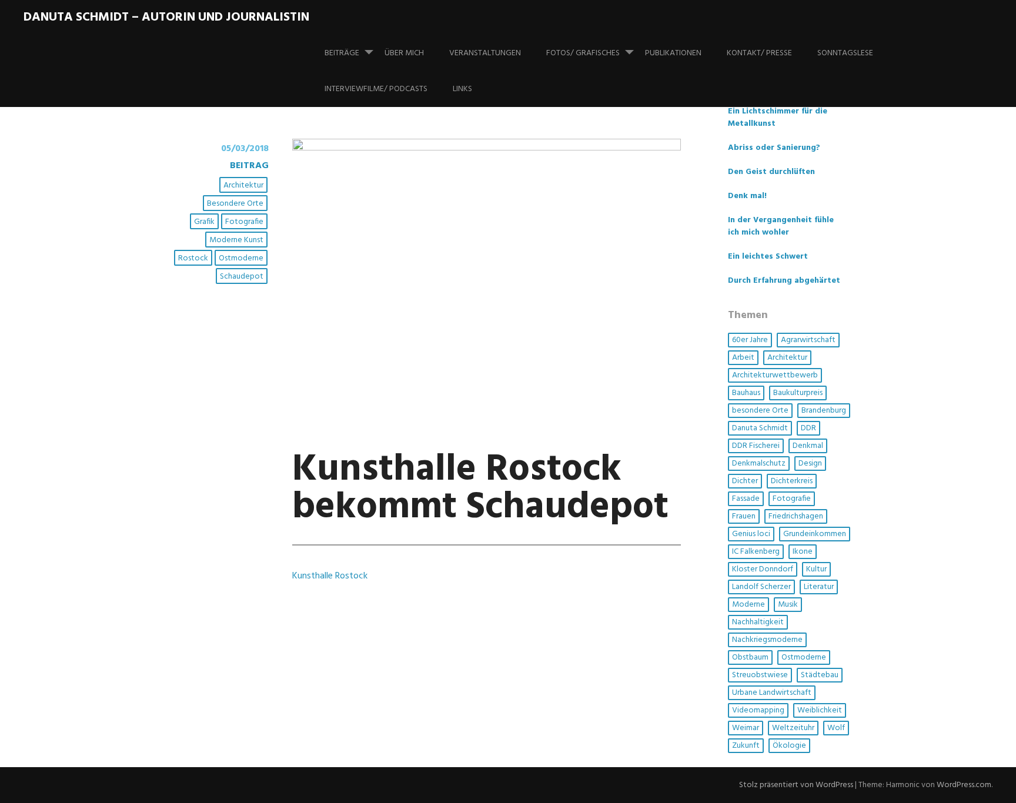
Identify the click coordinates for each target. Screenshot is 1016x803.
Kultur (816, 569)
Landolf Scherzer (761, 587)
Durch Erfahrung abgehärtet (784, 280)
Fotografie (244, 222)
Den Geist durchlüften (771, 172)
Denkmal (808, 446)
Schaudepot (241, 276)
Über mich (404, 53)
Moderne (748, 604)
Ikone (803, 551)
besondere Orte (235, 203)
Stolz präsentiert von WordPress (796, 785)
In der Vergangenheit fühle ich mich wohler (781, 226)
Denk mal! (747, 196)
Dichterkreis (792, 481)
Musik (788, 604)
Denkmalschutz (759, 463)
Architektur (243, 185)
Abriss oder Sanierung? (774, 148)
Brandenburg (823, 410)
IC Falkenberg (756, 551)
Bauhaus (746, 393)
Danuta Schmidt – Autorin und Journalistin (166, 17)
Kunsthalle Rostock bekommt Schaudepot (480, 489)
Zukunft (746, 745)
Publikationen (673, 53)
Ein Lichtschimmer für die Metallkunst (777, 118)
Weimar (745, 728)
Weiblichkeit (819, 710)
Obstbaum (750, 657)
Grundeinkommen (814, 534)
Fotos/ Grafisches (583, 53)
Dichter (745, 481)
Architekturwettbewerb (775, 375)
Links (462, 89)
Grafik (204, 222)
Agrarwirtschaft (808, 340)
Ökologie (789, 745)
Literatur (819, 587)
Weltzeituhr (793, 728)
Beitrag (249, 165)
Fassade (746, 499)
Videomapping (758, 710)
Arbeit (743, 357)
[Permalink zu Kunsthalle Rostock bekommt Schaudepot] (486, 148)
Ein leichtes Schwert (768, 256)
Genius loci (751, 534)
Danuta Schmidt (760, 428)
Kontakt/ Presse (759, 53)
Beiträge (342, 53)
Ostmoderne (241, 258)
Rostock (193, 258)
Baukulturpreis (798, 393)
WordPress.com (964, 785)
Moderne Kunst (236, 240)
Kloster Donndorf (762, 569)
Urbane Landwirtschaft (771, 693)
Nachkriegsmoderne (767, 640)
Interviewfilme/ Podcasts (376, 89)
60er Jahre (750, 340)
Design (810, 463)
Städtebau (819, 675)
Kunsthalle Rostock (329, 576)
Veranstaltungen (485, 53)
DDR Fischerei (756, 446)
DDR (808, 428)
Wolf (836, 728)
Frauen (744, 516)
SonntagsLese (845, 53)
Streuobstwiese (760, 675)
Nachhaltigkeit (758, 622)
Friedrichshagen (795, 516)
